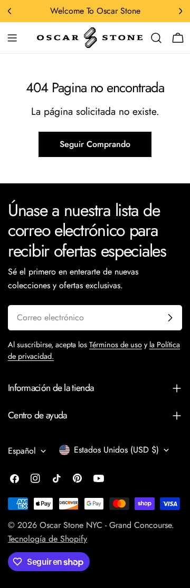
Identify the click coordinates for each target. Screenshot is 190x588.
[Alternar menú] (12, 37)
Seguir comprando (95, 144)
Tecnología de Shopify (47, 539)
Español (22, 451)
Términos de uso (115, 344)
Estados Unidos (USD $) (116, 450)
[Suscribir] (170, 318)
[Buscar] (156, 37)
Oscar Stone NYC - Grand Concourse (106, 525)
